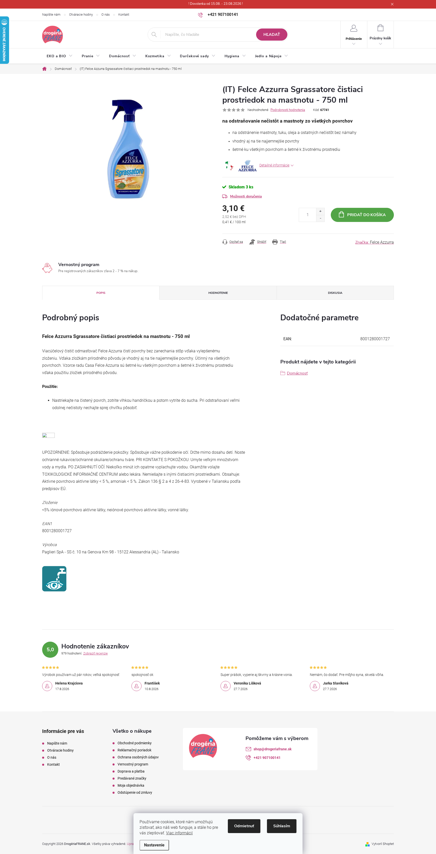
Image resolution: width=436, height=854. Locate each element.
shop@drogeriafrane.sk (272, 749)
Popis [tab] (100, 293)
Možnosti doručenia (246, 196)
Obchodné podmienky (135, 743)
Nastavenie (154, 845)
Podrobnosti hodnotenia (287, 110)
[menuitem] (59, 56)
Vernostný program (133, 764)
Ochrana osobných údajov (138, 757)
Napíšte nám (51, 14)
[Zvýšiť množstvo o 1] (320, 211)
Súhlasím (281, 826)
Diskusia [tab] (335, 293)
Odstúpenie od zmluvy (135, 792)
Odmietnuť (244, 826)
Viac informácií (179, 833)
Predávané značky (132, 778)
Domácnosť (297, 373)
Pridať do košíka (366, 215)
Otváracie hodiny (81, 14)
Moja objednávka (131, 785)
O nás (105, 14)
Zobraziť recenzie (95, 653)
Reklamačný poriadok (134, 750)
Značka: (374, 242)
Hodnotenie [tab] (218, 293)
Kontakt (123, 14)
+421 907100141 (267, 758)
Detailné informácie (274, 165)
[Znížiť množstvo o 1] (320, 218)
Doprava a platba (131, 771)
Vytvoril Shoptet (383, 844)
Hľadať (271, 34)
